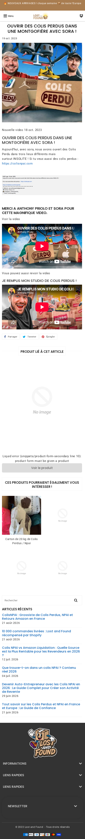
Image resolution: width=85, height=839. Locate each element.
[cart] (81, 15)
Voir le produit (42, 468)
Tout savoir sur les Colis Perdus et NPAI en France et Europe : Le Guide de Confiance (41, 706)
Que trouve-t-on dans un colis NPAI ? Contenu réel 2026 (39, 669)
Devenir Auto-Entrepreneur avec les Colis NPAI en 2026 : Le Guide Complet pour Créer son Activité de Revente (41, 688)
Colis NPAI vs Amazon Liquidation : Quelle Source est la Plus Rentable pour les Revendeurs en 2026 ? (41, 651)
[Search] (76, 600)
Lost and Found (34, 827)
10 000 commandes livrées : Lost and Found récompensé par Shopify (36, 633)
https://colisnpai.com (17, 163)
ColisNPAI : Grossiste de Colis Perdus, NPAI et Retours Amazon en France (37, 617)
